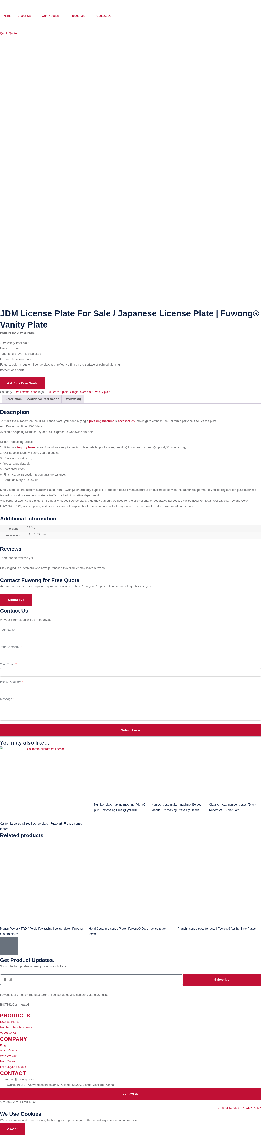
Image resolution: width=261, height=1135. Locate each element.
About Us (24, 15)
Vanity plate (102, 392)
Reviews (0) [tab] (73, 399)
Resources (78, 15)
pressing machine (101, 421)
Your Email (8, 664)
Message (7, 699)
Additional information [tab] (43, 399)
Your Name (8, 629)
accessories (126, 421)
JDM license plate (25, 392)
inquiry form (25, 447)
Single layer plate (81, 392)
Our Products (51, 15)
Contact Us (103, 15)
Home (7, 15)
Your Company (11, 646)
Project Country (11, 681)
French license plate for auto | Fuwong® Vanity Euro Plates (217, 928)
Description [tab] (13, 399)
